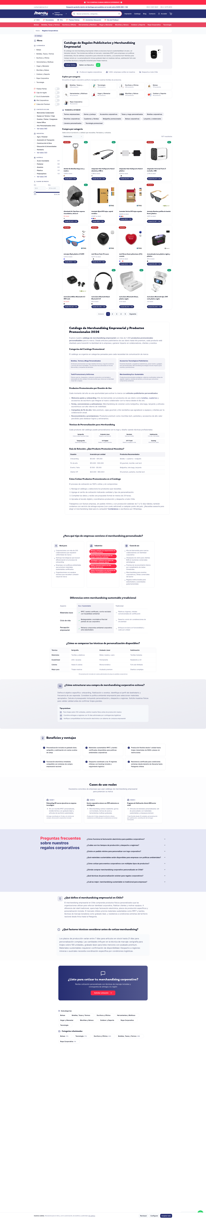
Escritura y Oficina (69, 25)
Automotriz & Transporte (45, 140)
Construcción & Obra (44, 143)
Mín (35, 185)
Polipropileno (41, 174)
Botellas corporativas (154, 114)
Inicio (38, 31)
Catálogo (137, 14)
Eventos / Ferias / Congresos (47, 119)
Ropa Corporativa (154, 25)
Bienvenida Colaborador (45, 113)
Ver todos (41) (42, 177)
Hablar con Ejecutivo (86, 65)
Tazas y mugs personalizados (132, 114)
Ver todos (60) (42, 129)
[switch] (57, 88)
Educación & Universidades (47, 146)
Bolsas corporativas (132, 119)
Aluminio (40, 167)
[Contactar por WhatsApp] (98, 65)
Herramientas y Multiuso (88, 25)
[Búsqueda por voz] (119, 13)
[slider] (35, 192)
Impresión (128, 14)
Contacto (152, 14)
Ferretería (40, 150)
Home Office (41, 122)
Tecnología (167, 25)
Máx (49, 185)
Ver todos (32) (42, 153)
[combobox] (73, 136)
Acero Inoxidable (43, 161)
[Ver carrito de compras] (171, 13)
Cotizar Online (70, 65)
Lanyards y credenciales (152, 119)
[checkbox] (35, 113)
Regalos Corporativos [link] (50, 31)
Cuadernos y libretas (91, 119)
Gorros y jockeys (90, 114)
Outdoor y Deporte (138, 25)
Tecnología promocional (94, 123)
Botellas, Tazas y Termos (50, 25)
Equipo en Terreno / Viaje (46, 116)
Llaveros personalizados (72, 123)
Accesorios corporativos (108, 114)
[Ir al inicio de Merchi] (41, 13)
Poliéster (40, 164)
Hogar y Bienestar (106, 25)
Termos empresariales (72, 114)
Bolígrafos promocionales (112, 119)
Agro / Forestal (42, 137)
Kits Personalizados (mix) (46, 125)
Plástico (40, 170)
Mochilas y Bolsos (122, 25)
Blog (144, 14)
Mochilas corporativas (72, 119)
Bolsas (36, 25)
